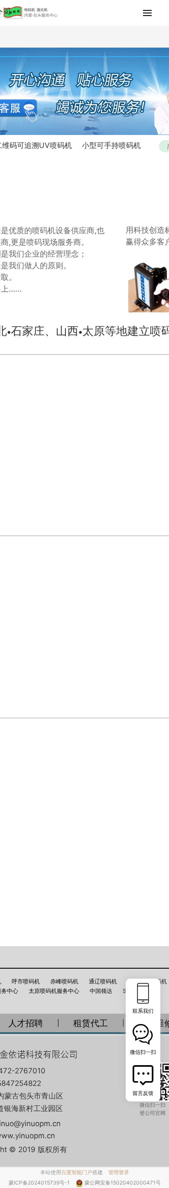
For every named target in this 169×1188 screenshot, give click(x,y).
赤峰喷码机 (64, 981)
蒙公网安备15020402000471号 (122, 1182)
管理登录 (118, 1172)
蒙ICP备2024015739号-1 (40, 1182)
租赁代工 (90, 1023)
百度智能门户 (76, 1172)
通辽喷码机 (103, 981)
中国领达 (101, 990)
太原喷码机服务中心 (54, 990)
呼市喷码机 (26, 981)
